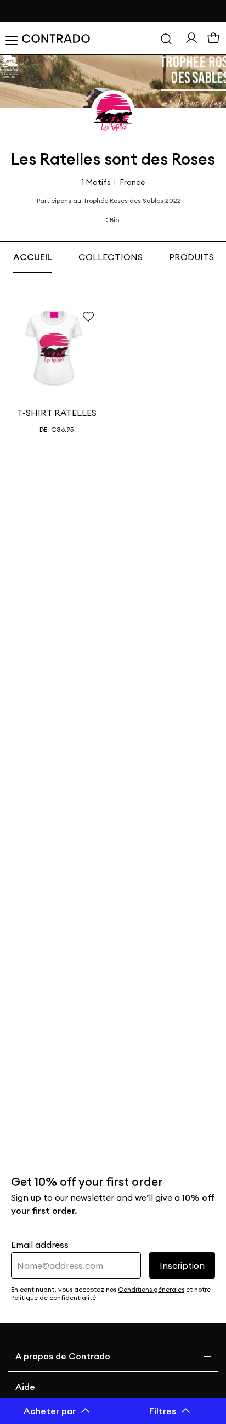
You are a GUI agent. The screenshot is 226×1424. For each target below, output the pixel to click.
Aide (25, 1386)
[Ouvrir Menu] (11, 38)
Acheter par (50, 1410)
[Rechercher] (166, 38)
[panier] (213, 38)
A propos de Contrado (62, 1355)
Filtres (162, 1410)
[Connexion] (191, 37)
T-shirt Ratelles (57, 412)
